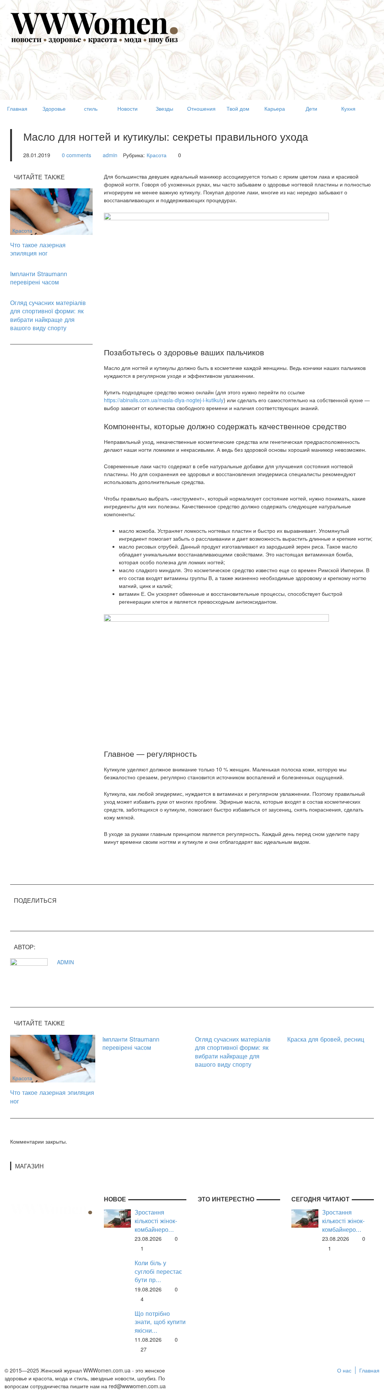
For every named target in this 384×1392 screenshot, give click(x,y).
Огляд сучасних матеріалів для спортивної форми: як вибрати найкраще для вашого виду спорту (48, 315)
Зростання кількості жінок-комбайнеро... (156, 1220)
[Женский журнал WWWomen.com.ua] (94, 27)
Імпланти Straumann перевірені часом (38, 278)
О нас (344, 1370)
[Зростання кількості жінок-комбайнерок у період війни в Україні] (117, 1218)
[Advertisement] (146, 81)
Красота (156, 155)
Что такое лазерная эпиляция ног (38, 249)
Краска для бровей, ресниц (325, 1038)
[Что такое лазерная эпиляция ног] (51, 211)
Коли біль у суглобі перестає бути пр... (158, 1271)
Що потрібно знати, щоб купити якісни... (160, 1322)
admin (110, 155)
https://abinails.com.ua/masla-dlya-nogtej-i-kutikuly (164, 400)
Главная (369, 1370)
